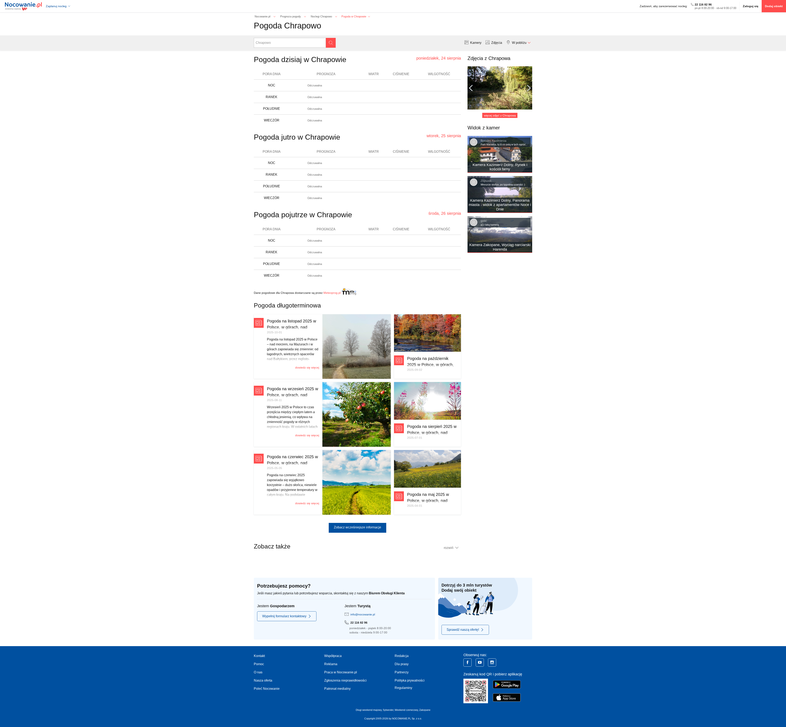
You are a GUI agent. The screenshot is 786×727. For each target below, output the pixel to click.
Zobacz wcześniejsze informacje (357, 527)
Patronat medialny (337, 688)
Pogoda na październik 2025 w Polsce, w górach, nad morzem (430, 364)
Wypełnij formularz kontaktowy (284, 616)
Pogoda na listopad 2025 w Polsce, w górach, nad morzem (291, 327)
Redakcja (402, 656)
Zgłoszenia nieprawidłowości (345, 680)
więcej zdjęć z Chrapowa (500, 115)
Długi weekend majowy (369, 710)
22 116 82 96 (703, 4)
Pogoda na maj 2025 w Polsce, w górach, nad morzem (428, 500)
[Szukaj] (331, 43)
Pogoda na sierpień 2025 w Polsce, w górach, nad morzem (431, 432)
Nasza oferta (263, 680)
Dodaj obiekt (774, 6)
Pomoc (259, 664)
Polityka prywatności (410, 680)
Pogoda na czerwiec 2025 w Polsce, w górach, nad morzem (292, 463)
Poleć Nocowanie (267, 688)
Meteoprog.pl (332, 292)
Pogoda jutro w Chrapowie (297, 137)
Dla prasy (402, 664)
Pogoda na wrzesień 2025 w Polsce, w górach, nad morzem (292, 395)
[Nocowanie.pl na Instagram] (492, 662)
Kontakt (259, 656)
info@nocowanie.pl (362, 614)
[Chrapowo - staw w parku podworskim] (500, 88)
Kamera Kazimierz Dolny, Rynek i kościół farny (500, 167)
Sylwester (388, 710)
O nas (258, 672)
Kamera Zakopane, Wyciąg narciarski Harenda (500, 247)
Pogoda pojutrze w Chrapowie (303, 214)
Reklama (330, 664)
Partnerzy (402, 672)
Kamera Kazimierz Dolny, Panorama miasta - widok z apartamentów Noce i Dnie (500, 204)
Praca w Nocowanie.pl (340, 672)
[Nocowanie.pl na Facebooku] (467, 662)
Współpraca (333, 656)
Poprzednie (472, 88)
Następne (527, 88)
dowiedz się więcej (307, 367)
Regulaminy (403, 688)
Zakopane (424, 710)
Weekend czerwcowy (406, 710)
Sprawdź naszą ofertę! (463, 629)
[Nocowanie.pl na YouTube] (480, 662)
